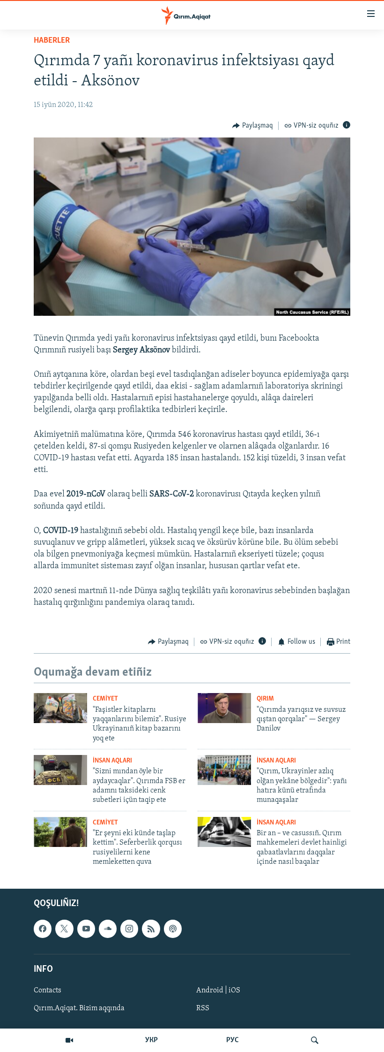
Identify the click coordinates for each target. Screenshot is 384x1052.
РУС (232, 1040)
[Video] (69, 1040)
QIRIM (265, 698)
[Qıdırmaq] (315, 1040)
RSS (202, 1008)
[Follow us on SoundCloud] (108, 929)
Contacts (47, 990)
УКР (151, 1040)
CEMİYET (105, 698)
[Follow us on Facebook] (43, 929)
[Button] (252, 126)
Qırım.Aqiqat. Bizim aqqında (79, 1008)
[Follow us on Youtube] (86, 929)
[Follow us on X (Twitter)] (64, 929)
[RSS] (151, 929)
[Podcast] (173, 929)
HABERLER (52, 41)
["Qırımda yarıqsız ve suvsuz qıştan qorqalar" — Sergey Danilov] (224, 708)
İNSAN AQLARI (112, 760)
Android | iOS (218, 990)
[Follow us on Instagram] (129, 929)
